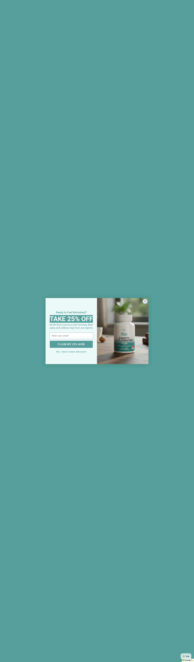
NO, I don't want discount (71, 351)
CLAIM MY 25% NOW (71, 344)
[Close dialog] (145, 301)
